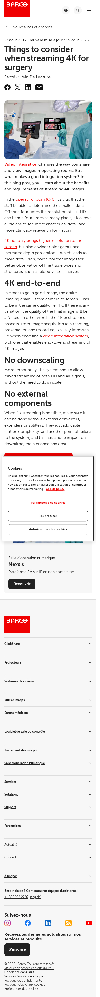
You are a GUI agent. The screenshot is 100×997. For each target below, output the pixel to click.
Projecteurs (12, 662)
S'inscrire (17, 949)
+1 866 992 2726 (22, 897)
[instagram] (7, 923)
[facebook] (7, 87)
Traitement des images (20, 750)
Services (10, 782)
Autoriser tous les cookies (48, 529)
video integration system (65, 336)
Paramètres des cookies (48, 502)
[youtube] (89, 923)
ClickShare (12, 644)
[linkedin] (28, 87)
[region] (48, 498)
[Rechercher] (78, 10)
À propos (10, 876)
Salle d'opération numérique (24, 763)
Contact (10, 857)
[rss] (68, 923)
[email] (39, 87)
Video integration (20, 164)
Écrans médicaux (16, 713)
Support (10, 807)
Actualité (10, 845)
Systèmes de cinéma (19, 681)
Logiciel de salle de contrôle (24, 731)
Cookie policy (55, 489)
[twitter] (18, 87)
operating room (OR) (35, 199)
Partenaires (12, 826)
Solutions (11, 794)
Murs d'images (14, 700)
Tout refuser (48, 516)
